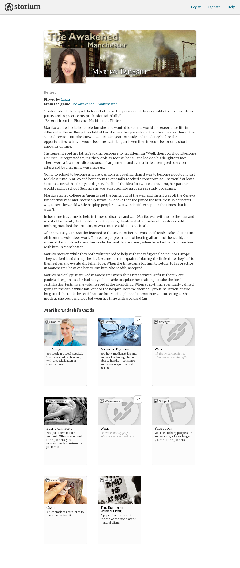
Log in (196, 7)
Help (231, 7)
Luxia (65, 99)
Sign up (214, 7)
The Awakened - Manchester (94, 104)
